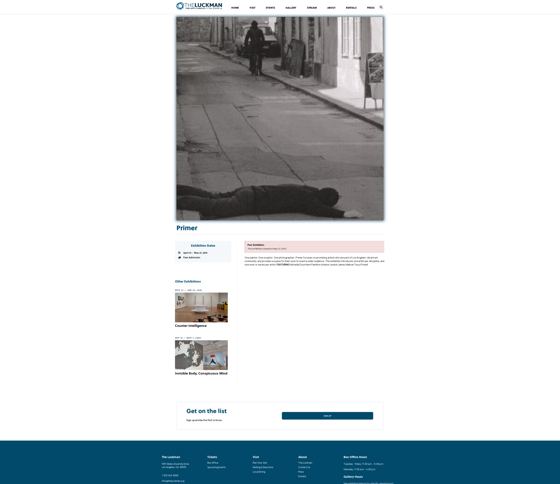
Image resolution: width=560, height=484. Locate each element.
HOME (235, 7)
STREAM (312, 7)
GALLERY (291, 7)
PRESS (370, 7)
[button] (381, 7)
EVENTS (270, 7)
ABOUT (331, 7)
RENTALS (351, 7)
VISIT (252, 7)
